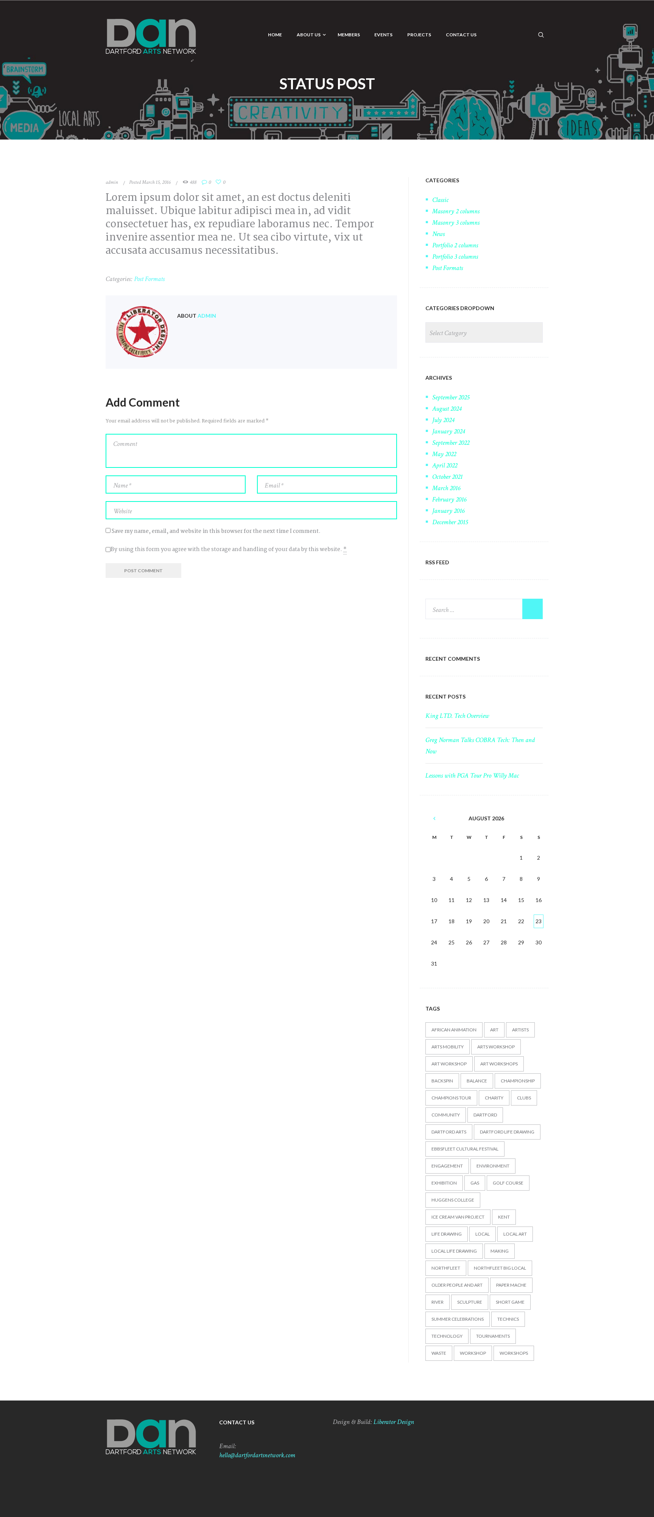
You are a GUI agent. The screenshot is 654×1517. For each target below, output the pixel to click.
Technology (446, 1336)
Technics (508, 1319)
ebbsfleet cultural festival (464, 1149)
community (445, 1115)
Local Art (515, 1234)
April (444, 465)
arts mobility (447, 1047)
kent (504, 1217)
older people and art (457, 1285)
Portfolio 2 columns (455, 245)
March (446, 488)
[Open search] (541, 34)
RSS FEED (437, 562)
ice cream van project (457, 1217)
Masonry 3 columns (456, 222)
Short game (510, 1302)
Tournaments (493, 1336)
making (499, 1251)
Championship (518, 1081)
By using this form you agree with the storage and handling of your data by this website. (229, 549)
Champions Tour (451, 1098)
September (450, 397)
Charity (494, 1098)
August (446, 408)
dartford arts (448, 1132)
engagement (447, 1166)
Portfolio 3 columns (455, 256)
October (447, 476)
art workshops (499, 1064)
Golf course (508, 1183)
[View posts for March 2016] (434, 818)
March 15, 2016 (156, 182)
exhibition (444, 1183)
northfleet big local (500, 1268)
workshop (473, 1353)
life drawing (446, 1234)
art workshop (449, 1064)
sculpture (469, 1302)
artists (520, 1030)
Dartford (485, 1115)
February (449, 499)
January (448, 431)
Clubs (524, 1098)
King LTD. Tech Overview (457, 715)
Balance (477, 1081)
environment (492, 1166)
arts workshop (496, 1047)
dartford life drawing (507, 1132)
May (444, 454)
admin (112, 182)
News (438, 234)
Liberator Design (394, 1422)
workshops (514, 1353)
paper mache (511, 1285)
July (443, 420)
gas (474, 1183)
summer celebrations (457, 1319)
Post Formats (149, 279)
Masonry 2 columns (456, 211)
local (482, 1234)
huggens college (452, 1200)
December (450, 522)
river (437, 1302)
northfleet (445, 1268)
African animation (453, 1030)
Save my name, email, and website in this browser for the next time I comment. (216, 531)
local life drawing (454, 1251)
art (494, 1030)
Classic (440, 200)
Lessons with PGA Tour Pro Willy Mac (472, 775)
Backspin (442, 1081)
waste (438, 1353)
